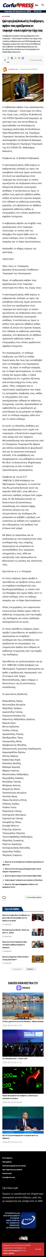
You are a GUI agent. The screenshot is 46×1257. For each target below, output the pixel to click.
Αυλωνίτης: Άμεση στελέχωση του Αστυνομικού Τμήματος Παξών (23, 876)
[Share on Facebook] (8, 58)
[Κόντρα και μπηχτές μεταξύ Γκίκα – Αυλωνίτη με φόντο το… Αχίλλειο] (38, 932)
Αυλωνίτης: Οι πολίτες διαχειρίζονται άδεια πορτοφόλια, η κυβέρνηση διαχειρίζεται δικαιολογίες (14, 945)
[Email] (19, 58)
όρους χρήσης (8, 1253)
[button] (38, 1249)
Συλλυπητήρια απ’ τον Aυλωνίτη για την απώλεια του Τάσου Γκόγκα (23, 880)
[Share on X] (11, 58)
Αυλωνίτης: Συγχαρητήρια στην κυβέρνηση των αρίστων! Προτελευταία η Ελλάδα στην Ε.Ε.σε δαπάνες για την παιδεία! (16, 918)
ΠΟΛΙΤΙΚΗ (7, 16)
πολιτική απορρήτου (11, 1250)
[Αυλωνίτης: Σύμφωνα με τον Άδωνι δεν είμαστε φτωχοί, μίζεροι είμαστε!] (38, 959)
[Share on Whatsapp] (15, 58)
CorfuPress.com (13, 69)
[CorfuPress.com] (18, 5)
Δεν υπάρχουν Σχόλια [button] (34, 897)
